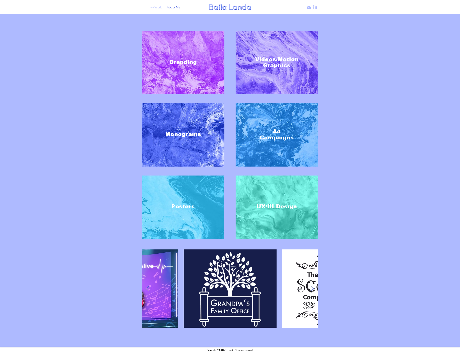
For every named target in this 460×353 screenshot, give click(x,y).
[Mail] (309, 7)
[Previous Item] (148, 288)
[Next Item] (312, 288)
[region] (183, 62)
